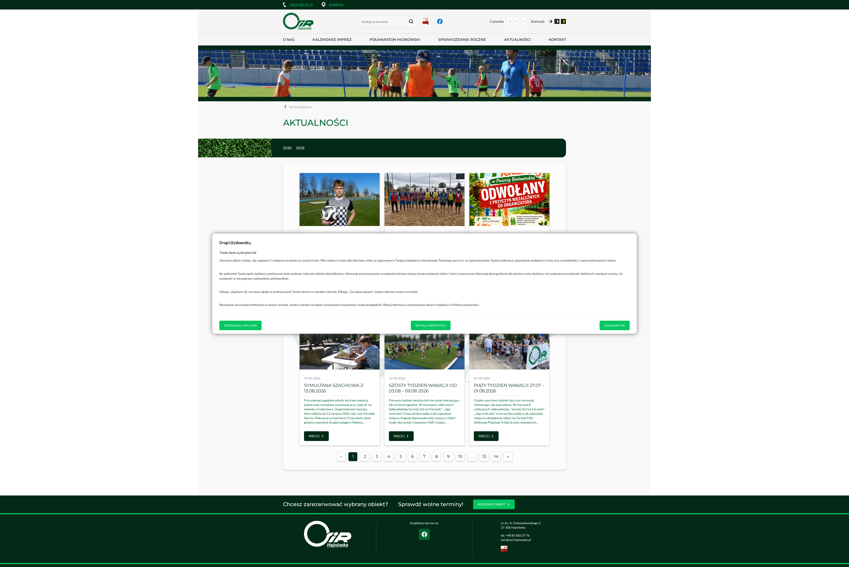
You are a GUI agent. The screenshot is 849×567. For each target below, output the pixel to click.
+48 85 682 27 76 (301, 4)
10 (460, 456)
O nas (288, 40)
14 (496, 456)
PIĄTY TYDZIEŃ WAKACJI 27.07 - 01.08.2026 (509, 388)
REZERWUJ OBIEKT (492, 504)
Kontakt (557, 40)
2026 (287, 148)
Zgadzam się (614, 325)
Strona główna (300, 107)
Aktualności (517, 40)
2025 (300, 148)
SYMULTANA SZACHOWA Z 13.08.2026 (333, 388)
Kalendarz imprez (332, 40)
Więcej (314, 436)
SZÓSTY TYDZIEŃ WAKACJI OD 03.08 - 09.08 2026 (423, 388)
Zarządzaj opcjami (240, 325)
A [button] (510, 21)
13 (484, 456)
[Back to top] (839, 557)
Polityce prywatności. (465, 305)
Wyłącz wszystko (430, 325)
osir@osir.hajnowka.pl (516, 540)
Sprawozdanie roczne (462, 40)
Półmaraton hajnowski (395, 40)
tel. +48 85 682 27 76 (515, 535)
